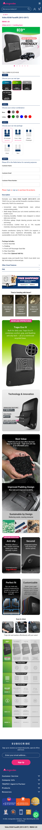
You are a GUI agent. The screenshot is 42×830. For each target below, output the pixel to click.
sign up (15, 190)
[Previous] (3, 47)
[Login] (34, 9)
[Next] (37, 47)
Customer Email (6, 173)
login (8, 190)
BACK (6, 14)
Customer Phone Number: (9, 180)
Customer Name (7, 165)
